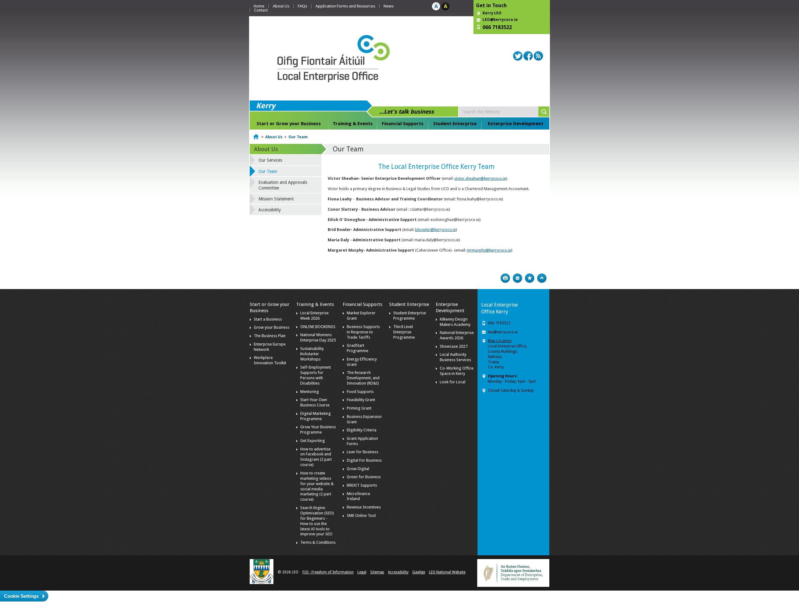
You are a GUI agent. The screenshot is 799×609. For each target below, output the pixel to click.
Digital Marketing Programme (315, 416)
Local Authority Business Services (455, 357)
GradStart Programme (357, 348)
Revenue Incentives (364, 507)
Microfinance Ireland (358, 496)
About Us (281, 6)
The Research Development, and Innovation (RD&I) (363, 378)
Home (259, 6)
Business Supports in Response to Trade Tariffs (363, 332)
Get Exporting (312, 440)
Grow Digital (358, 468)
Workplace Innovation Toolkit (270, 360)
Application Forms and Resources (345, 6)
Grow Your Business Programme (318, 430)
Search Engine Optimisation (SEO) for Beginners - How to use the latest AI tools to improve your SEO (317, 520)
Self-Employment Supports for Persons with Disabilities (315, 375)
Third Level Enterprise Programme (404, 332)
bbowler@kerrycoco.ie (435, 229)
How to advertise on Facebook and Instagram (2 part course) (316, 457)
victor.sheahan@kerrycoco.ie (480, 178)
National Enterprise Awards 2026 (457, 335)
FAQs (302, 6)
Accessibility (269, 209)
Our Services (270, 160)
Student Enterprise (455, 123)
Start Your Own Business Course (315, 402)
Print (505, 278)
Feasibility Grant (361, 399)
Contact (261, 10)
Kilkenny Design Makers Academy (455, 322)
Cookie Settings (21, 596)
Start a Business (268, 319)
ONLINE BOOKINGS (318, 326)
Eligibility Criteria (361, 430)
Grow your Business (271, 327)
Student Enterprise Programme (409, 316)
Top (542, 278)
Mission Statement (276, 198)
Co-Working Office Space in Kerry (456, 371)
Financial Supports (403, 123)
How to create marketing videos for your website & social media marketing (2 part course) (317, 486)
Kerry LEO (492, 13)
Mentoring (309, 391)
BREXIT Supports (362, 485)
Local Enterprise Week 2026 (314, 316)
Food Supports (360, 391)
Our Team (298, 137)
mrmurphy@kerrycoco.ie (489, 250)
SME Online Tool (361, 515)
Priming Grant (359, 408)
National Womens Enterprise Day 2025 (318, 337)
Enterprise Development (515, 123)
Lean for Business (362, 451)
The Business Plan (270, 335)
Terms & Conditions (318, 542)
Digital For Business (364, 460)
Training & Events (353, 123)
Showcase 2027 (454, 346)
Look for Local (452, 382)
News (389, 6)
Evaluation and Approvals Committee (282, 185)
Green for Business (364, 476)
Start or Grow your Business (289, 123)
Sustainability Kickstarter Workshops (312, 353)
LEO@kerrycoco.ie (500, 19)
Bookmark (529, 278)
